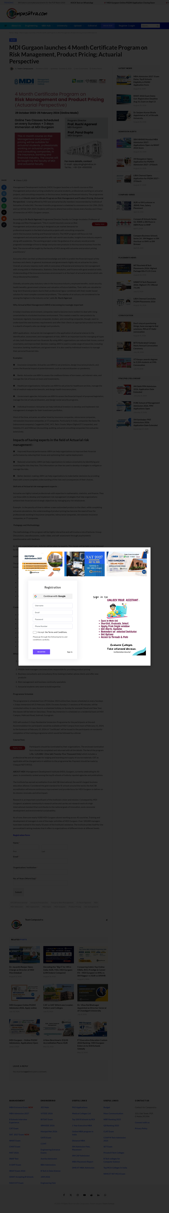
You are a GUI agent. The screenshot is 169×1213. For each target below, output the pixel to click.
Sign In (69, 652)
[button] (147, 551)
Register (41, 652)
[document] (84, 606)
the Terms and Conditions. (56, 632)
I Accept (40, 632)
